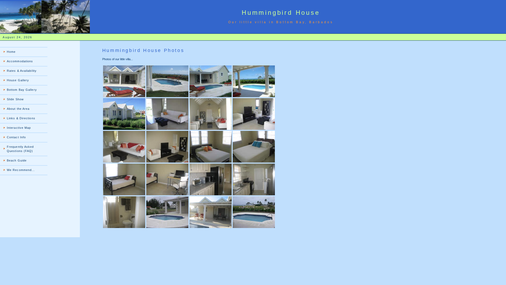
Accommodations (20, 61)
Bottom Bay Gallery (22, 89)
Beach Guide (17, 160)
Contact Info (16, 137)
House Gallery (18, 80)
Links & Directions (21, 118)
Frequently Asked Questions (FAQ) (20, 149)
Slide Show (15, 99)
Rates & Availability (22, 70)
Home (11, 51)
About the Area (18, 108)
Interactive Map (19, 127)
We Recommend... (21, 170)
